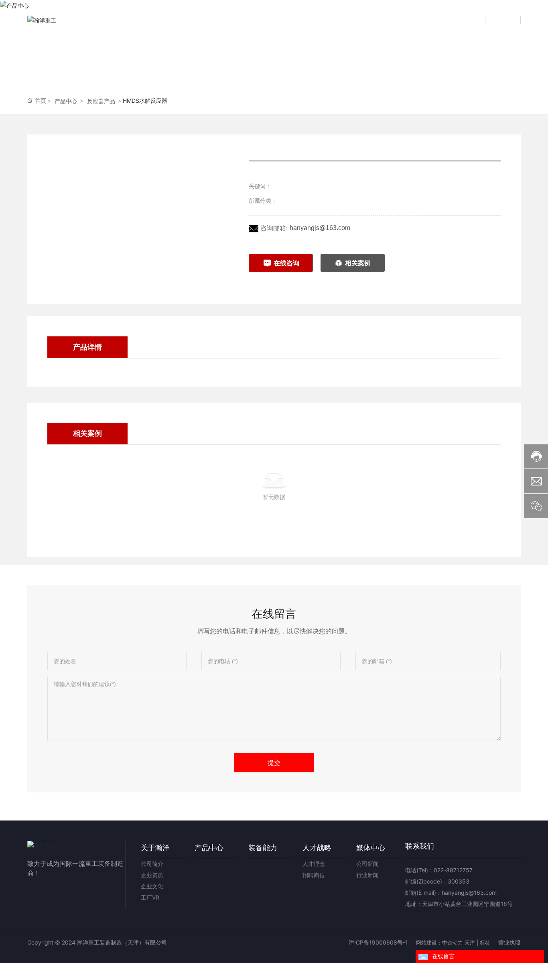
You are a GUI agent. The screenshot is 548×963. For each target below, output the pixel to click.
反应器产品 (101, 101)
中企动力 (452, 942)
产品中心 (66, 101)
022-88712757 (453, 870)
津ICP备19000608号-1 (378, 942)
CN (474, 19)
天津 (470, 942)
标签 (485, 942)
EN (509, 19)
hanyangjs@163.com (320, 227)
